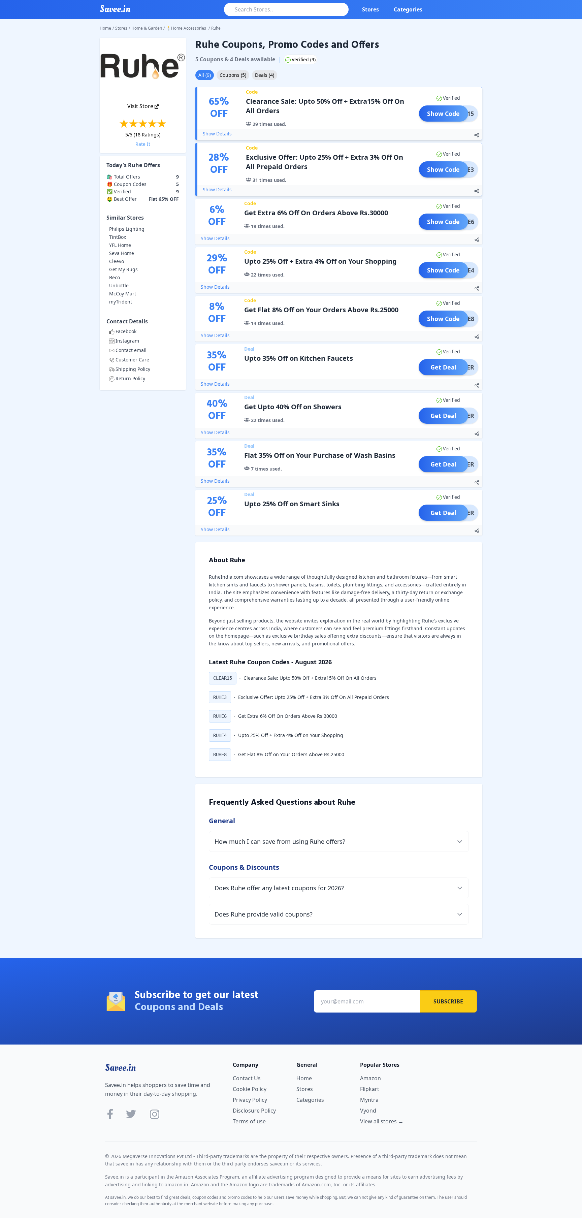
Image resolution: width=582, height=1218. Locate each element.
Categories (408, 9)
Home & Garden (146, 28)
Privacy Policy (250, 1099)
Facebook (126, 331)
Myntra (369, 1099)
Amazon (370, 1078)
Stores (370, 9)
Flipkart (369, 1089)
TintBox (117, 237)
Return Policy (130, 378)
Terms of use (249, 1121)
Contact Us (247, 1078)
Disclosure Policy (254, 1110)
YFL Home (120, 245)
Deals (264, 75)
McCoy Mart (122, 293)
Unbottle (119, 285)
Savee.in (120, 1068)
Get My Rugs (123, 269)
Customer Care (132, 359)
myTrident (120, 301)
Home (105, 28)
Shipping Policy (133, 369)
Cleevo (116, 261)
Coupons (233, 75)
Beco (114, 277)
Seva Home (121, 253)
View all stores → (381, 1121)
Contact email (131, 350)
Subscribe (448, 1001)
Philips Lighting (126, 229)
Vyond (368, 1110)
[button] (222, 678)
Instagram (127, 341)
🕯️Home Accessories (186, 28)
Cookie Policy (249, 1089)
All (204, 75)
